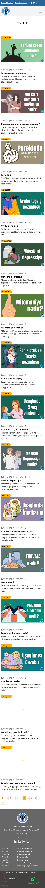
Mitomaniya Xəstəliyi (12, 327)
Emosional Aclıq (22, 857)
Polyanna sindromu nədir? (14, 633)
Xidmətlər (5, 854)
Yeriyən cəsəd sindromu (13, 73)
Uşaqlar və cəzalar (10, 681)
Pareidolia (6, 175)
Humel (5, 70)
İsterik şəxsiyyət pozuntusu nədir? (19, 783)
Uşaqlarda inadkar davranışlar (16, 531)
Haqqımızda (6, 851)
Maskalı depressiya (11, 480)
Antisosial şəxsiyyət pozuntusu (27, 866)
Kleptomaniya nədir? (24, 854)
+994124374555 (8, 3)
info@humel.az (21, 3)
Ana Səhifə (5, 848)
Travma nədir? (8, 582)
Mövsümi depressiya (11, 277)
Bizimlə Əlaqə (6, 866)
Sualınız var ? (33, 883)
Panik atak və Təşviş (11, 378)
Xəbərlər (5, 860)
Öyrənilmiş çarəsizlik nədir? (15, 732)
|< (3, 798)
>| (3, 802)
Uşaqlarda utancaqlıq (24, 851)
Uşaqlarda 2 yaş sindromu (14, 429)
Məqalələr (5, 857)
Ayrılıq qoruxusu (9, 226)
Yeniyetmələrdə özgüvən (25, 863)
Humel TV (5, 863)
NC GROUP (12, 879)
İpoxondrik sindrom (24, 860)
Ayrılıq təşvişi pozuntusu (25, 848)
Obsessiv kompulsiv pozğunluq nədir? (20, 124)
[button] (41, 11)
